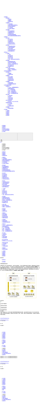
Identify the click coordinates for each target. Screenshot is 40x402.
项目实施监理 (10, 82)
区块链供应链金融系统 (12, 34)
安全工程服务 (10, 76)
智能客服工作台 (11, 66)
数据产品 (7, 86)
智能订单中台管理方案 (12, 62)
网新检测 (3, 397)
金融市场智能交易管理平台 (13, 25)
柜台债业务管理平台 (11, 26)
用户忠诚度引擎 (5, 201)
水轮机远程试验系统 (11, 49)
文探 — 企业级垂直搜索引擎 (13, 93)
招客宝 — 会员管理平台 (12, 69)
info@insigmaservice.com (4, 319)
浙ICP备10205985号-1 (21, 356)
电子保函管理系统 (5, 166)
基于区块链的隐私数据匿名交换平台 (14, 35)
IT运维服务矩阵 (11, 105)
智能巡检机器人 (11, 108)
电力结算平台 (10, 40)
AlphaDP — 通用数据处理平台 (13, 87)
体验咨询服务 (10, 99)
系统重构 (9, 73)
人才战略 (3, 346)
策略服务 (9, 20)
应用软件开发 (10, 74)
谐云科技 (3, 354)
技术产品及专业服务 (5, 130)
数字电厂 (7, 45)
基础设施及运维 (9, 102)
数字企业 (5, 52)
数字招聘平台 (10, 56)
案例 (3, 343)
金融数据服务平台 (11, 32)
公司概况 (7, 110)
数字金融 (7, 29)
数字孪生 (9, 96)
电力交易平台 (10, 39)
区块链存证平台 (11, 33)
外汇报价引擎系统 (11, 28)
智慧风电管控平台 (5, 186)
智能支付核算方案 (11, 68)
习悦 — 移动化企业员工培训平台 (14, 59)
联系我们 (7, 115)
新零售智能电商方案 (11, 61)
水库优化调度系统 (11, 47)
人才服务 (7, 53)
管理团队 (7, 114)
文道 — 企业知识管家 (12, 90)
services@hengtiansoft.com (4, 318)
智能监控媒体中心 (11, 88)
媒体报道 (3, 342)
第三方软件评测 (9, 100)
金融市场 (7, 22)
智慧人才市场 (4, 193)
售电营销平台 (10, 41)
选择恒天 (7, 111)
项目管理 (7, 81)
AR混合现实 (10, 95)
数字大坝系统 (10, 48)
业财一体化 (8, 67)
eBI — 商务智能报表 (11, 89)
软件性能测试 (4, 215)
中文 (1, 141)
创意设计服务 (4, 236)
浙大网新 (3, 349)
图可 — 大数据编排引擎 (6, 229)
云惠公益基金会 (5, 352)
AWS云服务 (10, 103)
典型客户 (3, 253)
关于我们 (5, 109)
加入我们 (3, 345)
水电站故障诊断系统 (11, 46)
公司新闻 (3, 341)
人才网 (9, 54)
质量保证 (7, 75)
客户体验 (7, 94)
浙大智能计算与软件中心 (6, 353)
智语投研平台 (10, 21)
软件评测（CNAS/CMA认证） (13, 101)
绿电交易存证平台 (11, 42)
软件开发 (7, 72)
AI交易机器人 (4, 158)
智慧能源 (5, 36)
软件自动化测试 (11, 79)
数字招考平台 (10, 55)
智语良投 (9, 19)
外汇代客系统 (10, 27)
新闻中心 (3, 386)
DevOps (9, 104)
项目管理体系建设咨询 (12, 83)
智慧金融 (5, 16)
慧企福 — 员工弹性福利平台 (13, 63)
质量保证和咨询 (11, 80)
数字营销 (7, 60)
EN (0, 142)
